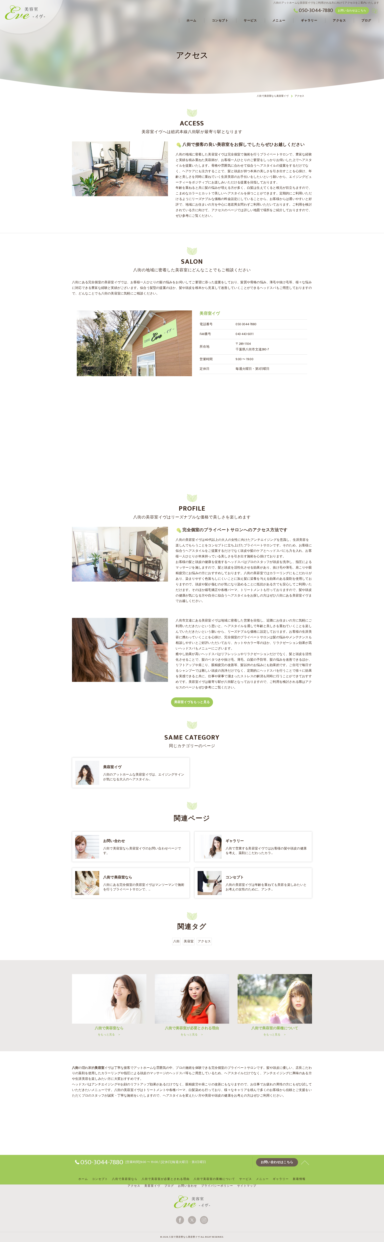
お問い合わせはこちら (352, 10)
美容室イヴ (152, 1186)
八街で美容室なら (125, 1179)
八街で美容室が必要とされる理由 (166, 1179)
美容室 (189, 941)
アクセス (204, 941)
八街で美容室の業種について (214, 1179)
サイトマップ (246, 1186)
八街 (176, 941)
